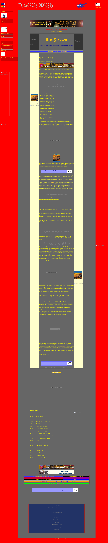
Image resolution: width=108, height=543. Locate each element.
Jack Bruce (51, 182)
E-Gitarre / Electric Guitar (57, 524)
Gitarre (41, 164)
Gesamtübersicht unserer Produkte (56, 483)
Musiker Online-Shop (56, 527)
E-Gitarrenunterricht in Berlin (56, 512)
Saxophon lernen (56, 519)
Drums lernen (56, 522)
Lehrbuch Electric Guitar (76, 479)
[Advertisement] (56, 16)
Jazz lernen (56, 517)
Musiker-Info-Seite (5, 47)
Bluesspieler (62, 346)
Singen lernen (56, 529)
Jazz (75, 43)
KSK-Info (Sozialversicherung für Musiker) (56, 507)
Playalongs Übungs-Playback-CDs (5, 20)
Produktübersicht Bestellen (6, 45)
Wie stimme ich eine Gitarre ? (56, 510)
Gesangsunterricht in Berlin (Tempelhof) (57, 514)
